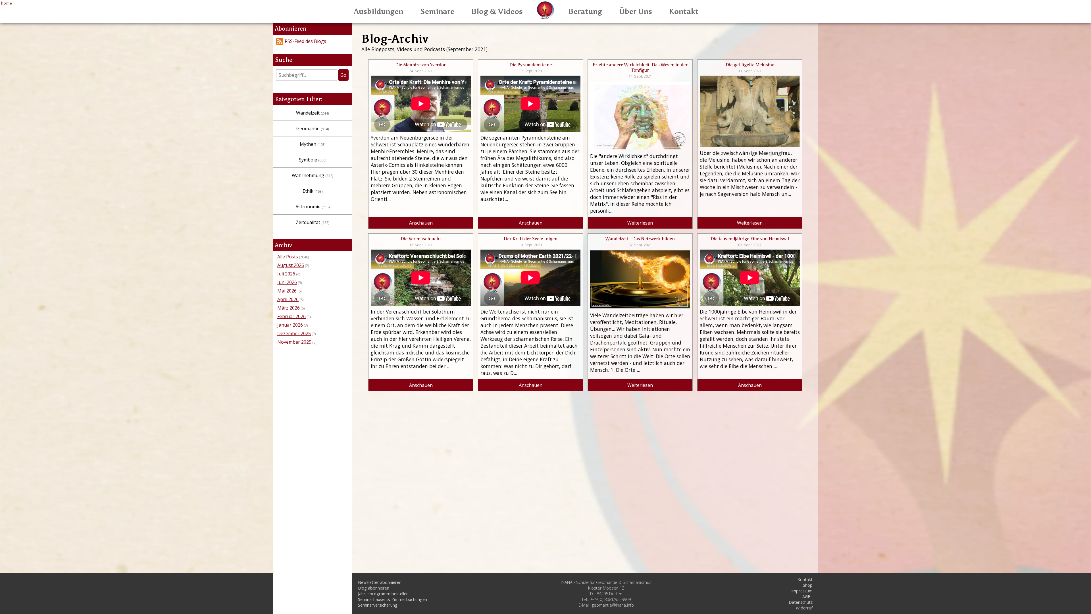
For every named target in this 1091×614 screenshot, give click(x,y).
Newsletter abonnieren (379, 582)
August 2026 (290, 265)
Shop (808, 585)
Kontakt (684, 11)
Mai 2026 (287, 291)
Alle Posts (287, 257)
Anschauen (421, 223)
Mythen (312, 144)
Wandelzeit (312, 113)
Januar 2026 (290, 325)
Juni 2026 (287, 282)
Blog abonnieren (373, 588)
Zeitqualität (312, 222)
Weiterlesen (640, 223)
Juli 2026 (286, 274)
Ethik (312, 191)
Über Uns (635, 11)
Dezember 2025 (294, 333)
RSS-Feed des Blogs (305, 41)
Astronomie (312, 207)
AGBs (807, 596)
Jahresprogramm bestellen (383, 593)
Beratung (585, 11)
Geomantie (312, 128)
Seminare (437, 11)
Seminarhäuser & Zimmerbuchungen (392, 599)
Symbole (312, 160)
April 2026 (288, 299)
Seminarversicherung (377, 605)
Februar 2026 (291, 316)
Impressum (802, 591)
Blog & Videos (497, 11)
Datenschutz (801, 602)
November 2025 (294, 342)
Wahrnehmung (312, 175)
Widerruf (804, 608)
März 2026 (288, 308)
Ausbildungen (378, 11)
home (6, 3)
